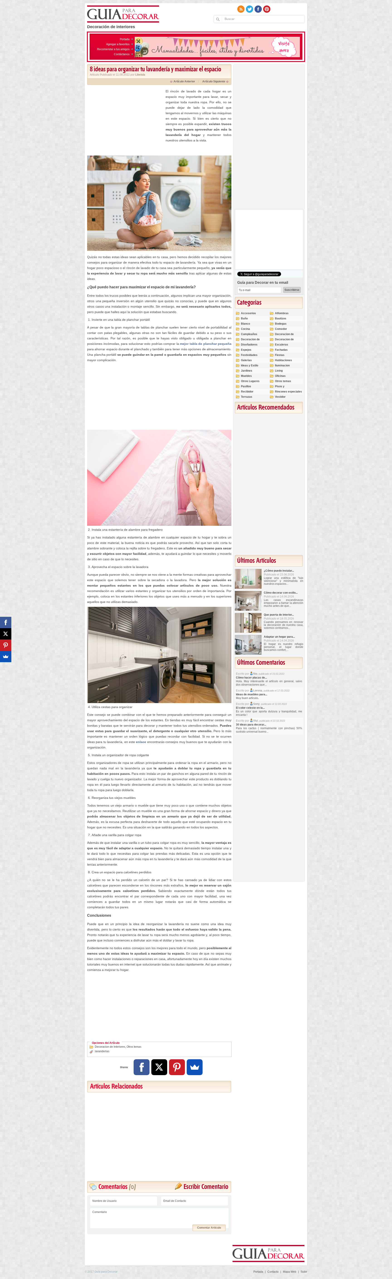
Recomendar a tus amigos (113, 49)
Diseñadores (249, 344)
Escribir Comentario (206, 1187)
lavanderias (102, 1051)
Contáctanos (122, 54)
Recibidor (247, 391)
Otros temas (134, 1046)
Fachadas (281, 349)
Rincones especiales (288, 391)
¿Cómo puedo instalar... (279, 570)
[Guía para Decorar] (123, 14)
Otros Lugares (250, 381)
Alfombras (282, 313)
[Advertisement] (125, 120)
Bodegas (281, 323)
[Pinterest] (177, 1067)
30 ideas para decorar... (251, 724)
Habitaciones (283, 360)
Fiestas (279, 355)
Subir (304, 1271)
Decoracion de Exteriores (284, 336)
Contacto (273, 1271)
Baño (244, 318)
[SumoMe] (195, 1067)
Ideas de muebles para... (251, 694)
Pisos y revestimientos (284, 388)
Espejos (246, 349)
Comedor (281, 329)
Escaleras (281, 344)
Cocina (245, 329)
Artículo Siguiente (213, 81)
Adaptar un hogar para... (279, 636)
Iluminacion (282, 365)
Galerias (246, 360)
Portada (125, 39)
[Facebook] (141, 1067)
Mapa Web (289, 1271)
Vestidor (280, 396)
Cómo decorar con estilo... (281, 592)
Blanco (245, 323)
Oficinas (280, 376)
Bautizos (280, 318)
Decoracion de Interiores (110, 1046)
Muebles (246, 376)
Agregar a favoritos (118, 44)
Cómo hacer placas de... (251, 677)
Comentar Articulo (209, 1227)
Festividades (249, 355)
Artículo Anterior (184, 81)
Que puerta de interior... (279, 614)
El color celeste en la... (250, 707)
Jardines (246, 370)
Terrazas (246, 396)
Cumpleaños (249, 334)
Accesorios (248, 313)
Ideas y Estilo (249, 365)
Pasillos (246, 386)
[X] (159, 1067)
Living (279, 370)
